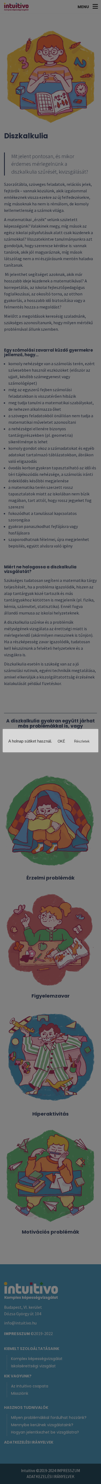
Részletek (82, 741)
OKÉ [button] (61, 741)
